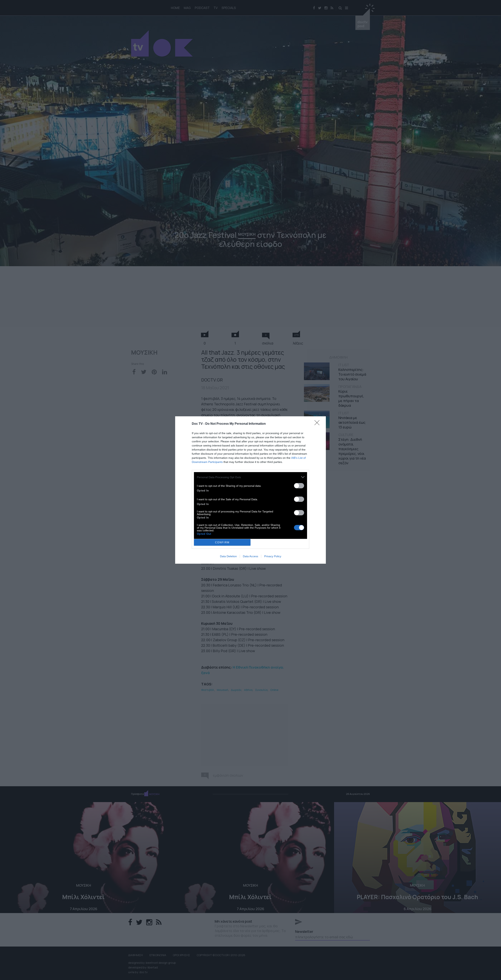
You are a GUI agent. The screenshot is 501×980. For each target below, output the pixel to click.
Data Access (250, 556)
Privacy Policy (272, 556)
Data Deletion (228, 556)
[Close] (318, 424)
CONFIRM (222, 542)
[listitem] (250, 477)
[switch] (299, 485)
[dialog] (250, 490)
